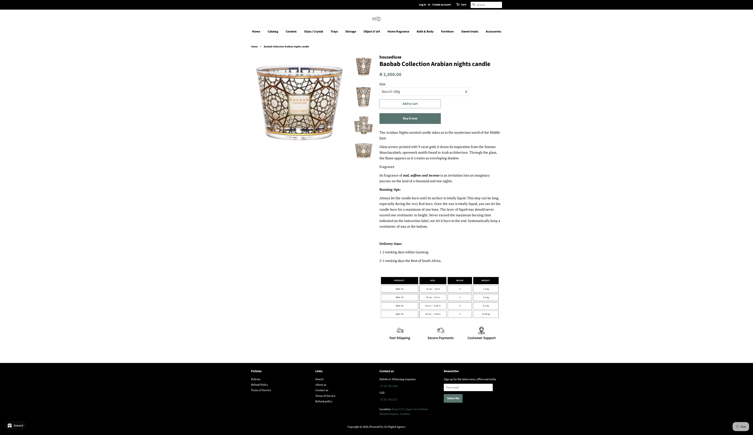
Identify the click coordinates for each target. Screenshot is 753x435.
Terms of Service (261, 390)
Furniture (447, 31)
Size (382, 84)
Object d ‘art (372, 31)
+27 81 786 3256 (388, 386)
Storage (350, 31)
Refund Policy (259, 384)
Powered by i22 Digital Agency (387, 427)
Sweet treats (469, 31)
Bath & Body (425, 31)
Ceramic (291, 31)
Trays (334, 31)
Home (256, 31)
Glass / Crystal (313, 31)
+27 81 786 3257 (388, 399)
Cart (463, 5)
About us (320, 384)
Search (319, 379)
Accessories (493, 31)
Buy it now (410, 118)
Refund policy (323, 401)
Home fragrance (398, 31)
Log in (422, 5)
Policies (255, 379)
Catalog (273, 31)
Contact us (321, 390)
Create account (441, 5)
